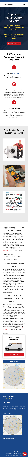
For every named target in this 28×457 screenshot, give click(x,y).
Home (5, 441)
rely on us (5, 250)
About (5, 443)
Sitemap (7, 455)
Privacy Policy (12, 455)
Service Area (5, 333)
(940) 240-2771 (19, 1)
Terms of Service (19, 455)
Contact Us (6, 445)
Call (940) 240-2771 (14, 43)
